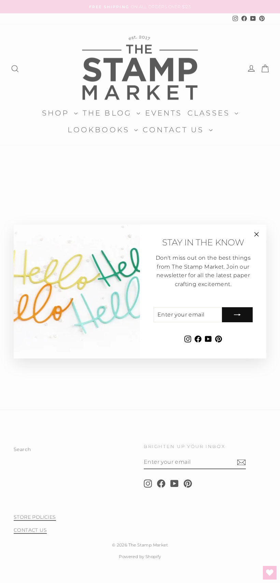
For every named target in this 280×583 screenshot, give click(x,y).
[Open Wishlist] (270, 573)
